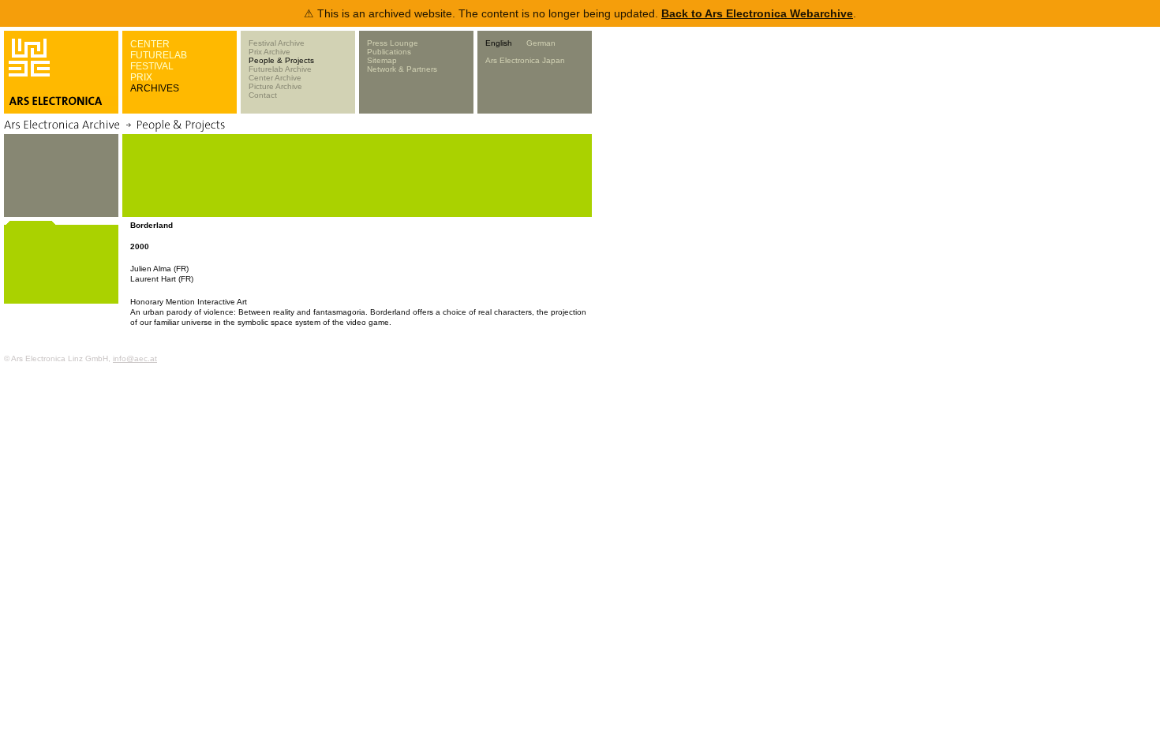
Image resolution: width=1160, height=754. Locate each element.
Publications (389, 51)
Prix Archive (269, 51)
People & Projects (281, 60)
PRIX (141, 77)
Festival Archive (277, 43)
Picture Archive (275, 86)
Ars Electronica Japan (525, 60)
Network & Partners (402, 69)
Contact (263, 95)
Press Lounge (392, 43)
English (498, 43)
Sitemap (382, 60)
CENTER (150, 44)
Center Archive (275, 77)
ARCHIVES (154, 88)
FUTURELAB (158, 55)
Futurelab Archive (280, 69)
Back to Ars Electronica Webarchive (757, 13)
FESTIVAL (152, 66)
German (541, 43)
